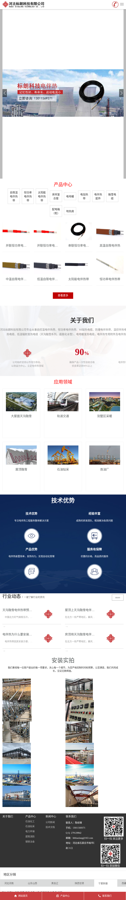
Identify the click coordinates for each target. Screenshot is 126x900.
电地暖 (70, 196)
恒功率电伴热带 (28, 196)
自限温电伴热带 (14, 196)
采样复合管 (56, 196)
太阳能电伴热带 (42, 196)
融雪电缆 (112, 196)
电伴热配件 (98, 196)
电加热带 (84, 196)
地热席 (70, 211)
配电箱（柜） (56, 211)
